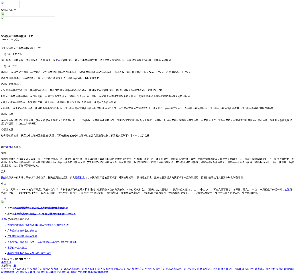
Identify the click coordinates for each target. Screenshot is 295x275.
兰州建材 (82, 272)
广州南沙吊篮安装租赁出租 (22, 230)
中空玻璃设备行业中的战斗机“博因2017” (29, 253)
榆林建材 (9, 272)
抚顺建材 (239, 268)
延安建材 (30, 272)
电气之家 (139, 268)
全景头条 (150, 268)
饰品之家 (69, 268)
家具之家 (58, 268)
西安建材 (260, 268)
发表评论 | (8, 265)
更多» (4, 219)
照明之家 (160, 268)
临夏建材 (103, 272)
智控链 (109, 268)
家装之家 (37, 268)
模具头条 (17, 268)
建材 (8, 147)
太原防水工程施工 (17, 247)
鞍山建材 (249, 268)
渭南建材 (40, 272)
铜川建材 (72, 272)
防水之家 (171, 268)
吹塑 (287, 189)
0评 (14, 265)
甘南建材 (93, 272)
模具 (82, 177)
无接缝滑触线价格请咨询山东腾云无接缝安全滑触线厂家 (38, 225)
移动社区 (6, 268)
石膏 (77, 177)
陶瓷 (3, 177)
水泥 (60, 60)
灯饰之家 (129, 268)
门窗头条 (100, 268)
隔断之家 (79, 268)
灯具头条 (90, 268)
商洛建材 (270, 268)
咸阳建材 (51, 272)
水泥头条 (27, 268)
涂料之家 (48, 268)
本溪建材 (229, 268)
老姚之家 (119, 268)
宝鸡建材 (61, 272)
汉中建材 (20, 272)
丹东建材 (218, 268)
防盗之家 (181, 268)
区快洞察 (192, 268)
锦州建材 (208, 268)
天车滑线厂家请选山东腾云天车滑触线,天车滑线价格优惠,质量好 (42, 242)
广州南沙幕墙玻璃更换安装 (22, 236)
